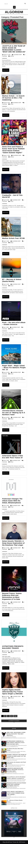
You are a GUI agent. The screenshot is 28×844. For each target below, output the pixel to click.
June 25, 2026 (6, 372)
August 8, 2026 (6, 102)
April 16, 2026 (6, 696)
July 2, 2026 (6, 327)
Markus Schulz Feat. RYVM (13, 238)
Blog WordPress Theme (9, 842)
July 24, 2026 (6, 284)
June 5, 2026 (6, 460)
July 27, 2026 (6, 241)
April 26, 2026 (6, 651)
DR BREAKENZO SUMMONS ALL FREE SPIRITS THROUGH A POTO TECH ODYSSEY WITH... (15, 743)
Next (15, 716)
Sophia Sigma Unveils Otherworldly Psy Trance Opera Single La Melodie (12, 692)
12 (11, 716)
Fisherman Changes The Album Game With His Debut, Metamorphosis (12, 501)
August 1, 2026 (6, 155)
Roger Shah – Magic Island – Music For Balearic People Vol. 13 (14, 367)
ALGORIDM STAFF (17, 54)
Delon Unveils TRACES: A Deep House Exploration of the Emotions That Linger (13, 543)
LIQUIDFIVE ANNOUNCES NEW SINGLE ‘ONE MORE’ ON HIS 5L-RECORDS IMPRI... (15, 770)
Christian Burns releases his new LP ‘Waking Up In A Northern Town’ (13, 412)
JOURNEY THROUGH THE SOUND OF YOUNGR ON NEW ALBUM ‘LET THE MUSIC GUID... (16, 756)
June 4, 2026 (6, 505)
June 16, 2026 (6, 417)
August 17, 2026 (6, 54)
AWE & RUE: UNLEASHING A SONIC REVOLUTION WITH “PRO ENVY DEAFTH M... (16, 734)
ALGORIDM (14, 12)
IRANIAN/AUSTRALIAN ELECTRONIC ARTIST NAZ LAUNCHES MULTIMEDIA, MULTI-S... (16, 784)
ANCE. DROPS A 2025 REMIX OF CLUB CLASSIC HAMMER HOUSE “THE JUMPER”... (15, 793)
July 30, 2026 (6, 200)
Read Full (6, 71)
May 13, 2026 (6, 547)
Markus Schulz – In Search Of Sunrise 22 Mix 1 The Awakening (13, 98)
